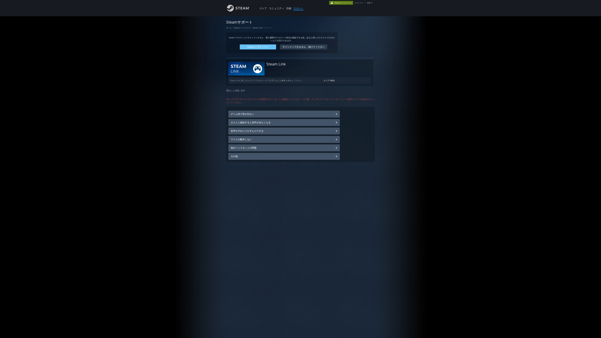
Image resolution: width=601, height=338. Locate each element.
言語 (368, 3)
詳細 (288, 8)
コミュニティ (276, 8)
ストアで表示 (329, 80)
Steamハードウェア (242, 28)
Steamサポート (239, 22)
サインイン (359, 3)
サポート (298, 8)
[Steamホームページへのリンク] (238, 10)
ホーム (229, 28)
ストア (263, 8)
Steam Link (257, 28)
